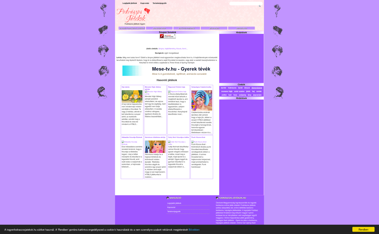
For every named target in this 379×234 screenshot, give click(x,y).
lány (249, 94)
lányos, (162, 48)
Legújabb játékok (130, 3)
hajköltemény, (170, 48)
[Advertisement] (209, 17)
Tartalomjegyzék (160, 3)
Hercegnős (241, 28)
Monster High (159, 28)
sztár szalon (239, 91)
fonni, (184, 48)
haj (253, 91)
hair (230, 94)
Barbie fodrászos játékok (131, 28)
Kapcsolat (144, 3)
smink (259, 91)
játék (248, 91)
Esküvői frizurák (187, 28)
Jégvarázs (214, 28)
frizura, (179, 48)
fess (235, 94)
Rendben (363, 229)
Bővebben (194, 229)
